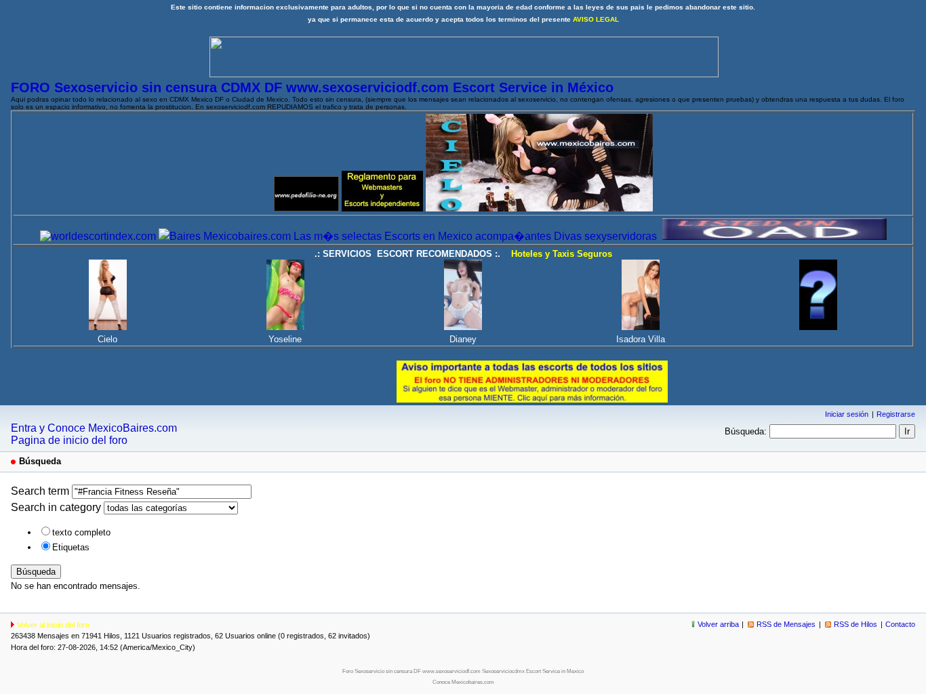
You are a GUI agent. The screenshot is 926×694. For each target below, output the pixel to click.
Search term (40, 491)
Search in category (56, 507)
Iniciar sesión (846, 414)
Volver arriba (718, 624)
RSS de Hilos (855, 624)
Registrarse (896, 414)
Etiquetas (70, 547)
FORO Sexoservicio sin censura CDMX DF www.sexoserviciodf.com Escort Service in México (312, 87)
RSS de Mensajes (786, 624)
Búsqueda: (746, 431)
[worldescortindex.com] (98, 236)
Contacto (900, 624)
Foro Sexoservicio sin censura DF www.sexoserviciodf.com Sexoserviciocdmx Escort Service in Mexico (463, 671)
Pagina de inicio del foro (69, 440)
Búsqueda (36, 572)
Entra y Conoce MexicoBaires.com (94, 428)
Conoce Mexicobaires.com (463, 682)
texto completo (81, 532)
